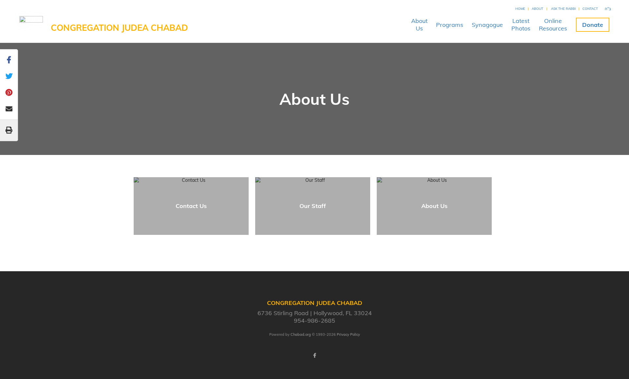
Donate (592, 24)
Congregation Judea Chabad (119, 27)
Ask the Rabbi (563, 9)
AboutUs (419, 24)
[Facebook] (314, 355)
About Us (434, 206)
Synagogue (487, 24)
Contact (590, 9)
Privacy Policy (348, 334)
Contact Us (191, 206)
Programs (449, 24)
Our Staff (312, 206)
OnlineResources (553, 24)
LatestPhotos (520, 24)
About (537, 9)
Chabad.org (301, 334)
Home (520, 9)
